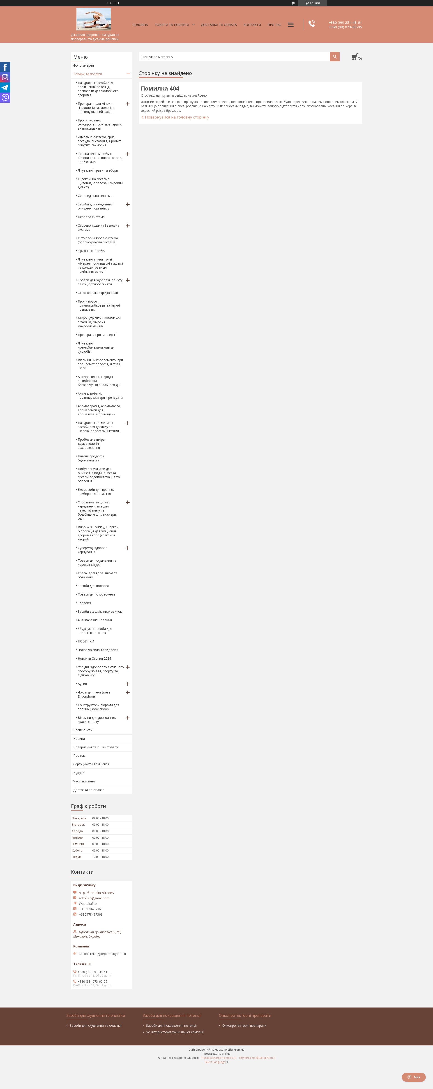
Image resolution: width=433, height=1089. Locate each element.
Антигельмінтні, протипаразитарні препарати (100, 395)
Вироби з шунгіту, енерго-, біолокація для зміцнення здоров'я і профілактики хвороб (98, 533)
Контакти (252, 25)
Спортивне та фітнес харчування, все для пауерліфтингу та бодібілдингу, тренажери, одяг (97, 510)
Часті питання (84, 781)
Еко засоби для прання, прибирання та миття (96, 491)
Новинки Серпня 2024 (94, 658)
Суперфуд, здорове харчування (92, 550)
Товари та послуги (172, 25)
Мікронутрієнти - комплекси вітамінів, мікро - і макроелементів (99, 322)
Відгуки (78, 772)
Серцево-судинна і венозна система (98, 227)
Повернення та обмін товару (95, 747)
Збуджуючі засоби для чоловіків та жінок (95, 630)
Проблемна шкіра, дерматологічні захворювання (92, 443)
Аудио (82, 684)
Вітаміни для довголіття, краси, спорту (97, 719)
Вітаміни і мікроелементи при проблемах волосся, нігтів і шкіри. (100, 364)
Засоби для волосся (93, 586)
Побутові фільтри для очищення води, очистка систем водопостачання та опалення (99, 475)
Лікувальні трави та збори (98, 170)
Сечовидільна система (95, 195)
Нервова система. (91, 217)
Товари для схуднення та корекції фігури (97, 562)
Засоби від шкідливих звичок (100, 611)
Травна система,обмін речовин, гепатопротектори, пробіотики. (100, 157)
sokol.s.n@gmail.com (94, 898)
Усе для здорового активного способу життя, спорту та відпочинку (101, 671)
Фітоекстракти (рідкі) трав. (98, 293)
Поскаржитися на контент (219, 1058)
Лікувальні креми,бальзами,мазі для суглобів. (97, 347)
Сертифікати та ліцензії (91, 764)
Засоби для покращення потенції (171, 1025)
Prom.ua (239, 1050)
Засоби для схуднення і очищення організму (95, 206)
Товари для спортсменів (96, 594)
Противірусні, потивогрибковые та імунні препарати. (99, 305)
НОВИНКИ (86, 641)
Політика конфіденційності (257, 1058)
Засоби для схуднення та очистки (96, 1025)
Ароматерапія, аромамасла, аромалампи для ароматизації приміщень (99, 410)
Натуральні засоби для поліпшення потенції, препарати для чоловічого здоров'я (98, 89)
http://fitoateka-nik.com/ (96, 893)
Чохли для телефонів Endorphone (94, 694)
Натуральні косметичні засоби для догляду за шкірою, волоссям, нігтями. (99, 427)
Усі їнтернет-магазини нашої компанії (175, 1032)
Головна (140, 25)
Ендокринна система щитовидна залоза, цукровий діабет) (100, 183)
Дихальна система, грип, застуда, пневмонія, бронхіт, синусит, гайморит (100, 141)
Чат (417, 1077)
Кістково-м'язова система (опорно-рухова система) (98, 240)
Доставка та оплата (219, 25)
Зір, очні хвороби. (91, 251)
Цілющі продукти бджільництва (91, 458)
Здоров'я (85, 603)
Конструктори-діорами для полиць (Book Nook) (98, 707)
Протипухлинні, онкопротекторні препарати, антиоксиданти (100, 124)
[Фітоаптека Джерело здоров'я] (93, 18)
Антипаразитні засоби (95, 620)
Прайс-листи (82, 730)
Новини (79, 738)
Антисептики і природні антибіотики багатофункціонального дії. (99, 381)
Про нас (275, 25)
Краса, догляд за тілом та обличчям (97, 575)
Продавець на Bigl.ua (216, 1054)
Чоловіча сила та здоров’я (98, 650)
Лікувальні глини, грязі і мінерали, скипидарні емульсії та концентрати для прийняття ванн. (100, 265)
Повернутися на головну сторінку (177, 117)
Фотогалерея (83, 65)
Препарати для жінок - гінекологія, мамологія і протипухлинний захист (96, 107)
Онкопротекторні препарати (244, 1025)
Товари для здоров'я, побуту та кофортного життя (100, 282)
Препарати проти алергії (97, 335)
